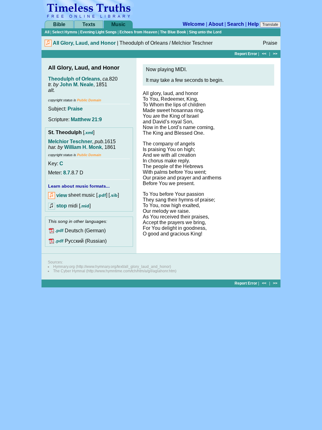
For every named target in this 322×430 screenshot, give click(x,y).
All (47, 32)
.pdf (101, 195)
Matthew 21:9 (86, 119)
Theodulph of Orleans (74, 79)
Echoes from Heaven (138, 32)
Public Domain (89, 100)
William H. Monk (83, 147)
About (215, 24)
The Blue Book (173, 32)
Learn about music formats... (79, 186)
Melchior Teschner (70, 141)
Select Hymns (64, 32)
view (61, 195)
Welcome (194, 24)
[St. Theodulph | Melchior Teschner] (48, 45)
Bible (59, 24)
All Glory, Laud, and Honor (84, 43)
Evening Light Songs (98, 32)
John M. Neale (76, 84)
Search (235, 24)
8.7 (66, 172)
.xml (88, 132)
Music (118, 24)
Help (253, 24)
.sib (114, 195)
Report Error (246, 54)
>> (275, 54)
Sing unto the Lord (205, 32)
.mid (84, 205)
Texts (88, 24)
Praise (75, 108)
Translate (270, 24)
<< (264, 54)
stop (61, 205)
